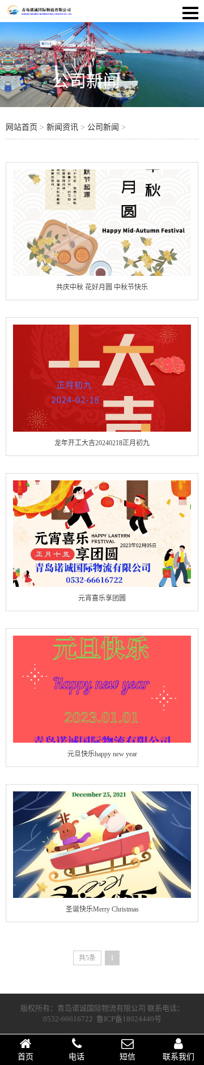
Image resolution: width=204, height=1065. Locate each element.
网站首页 (21, 127)
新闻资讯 (62, 127)
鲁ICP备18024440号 (129, 1019)
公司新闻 (86, 80)
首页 (25, 1057)
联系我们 (178, 1057)
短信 (127, 1057)
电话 (76, 1057)
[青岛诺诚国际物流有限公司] (40, 14)
